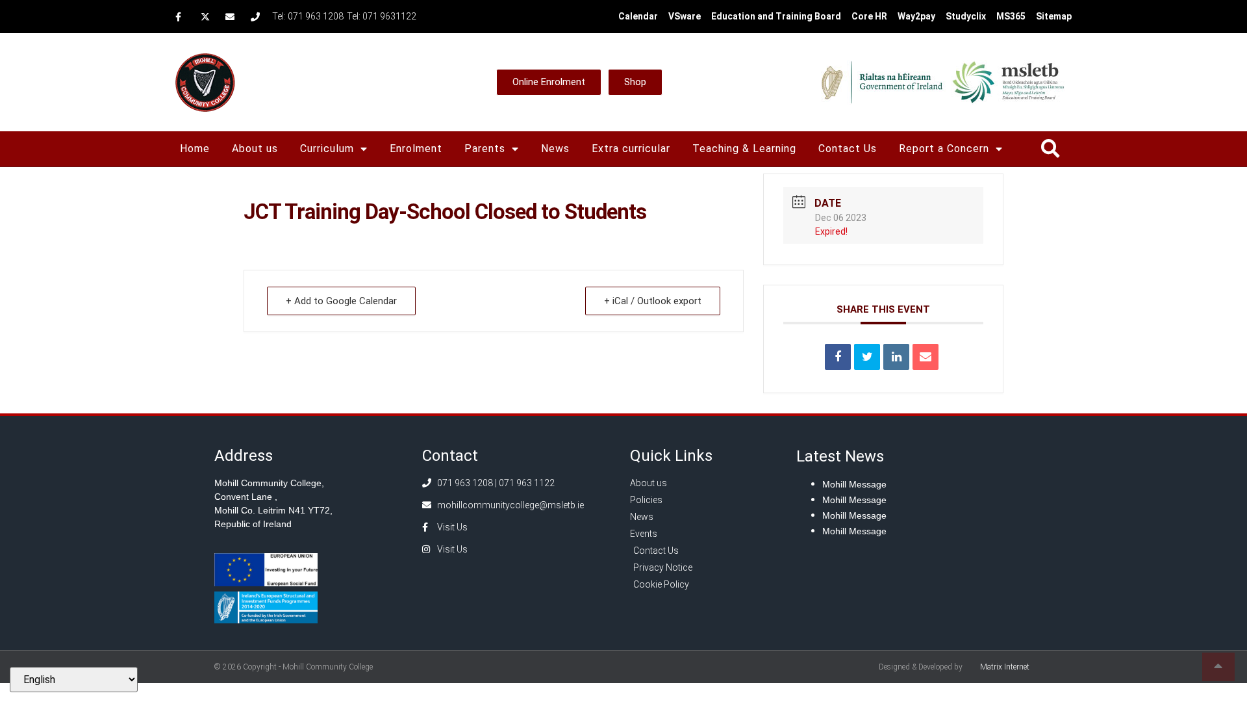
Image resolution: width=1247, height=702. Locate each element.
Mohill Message (854, 484)
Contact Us (847, 148)
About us (255, 148)
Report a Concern (944, 148)
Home (195, 148)
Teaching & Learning (744, 148)
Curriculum (327, 148)
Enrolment (416, 148)
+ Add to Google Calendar (341, 301)
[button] (1050, 149)
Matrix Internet (1004, 666)
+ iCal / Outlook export (652, 301)
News (555, 148)
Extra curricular (631, 148)
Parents (484, 148)
